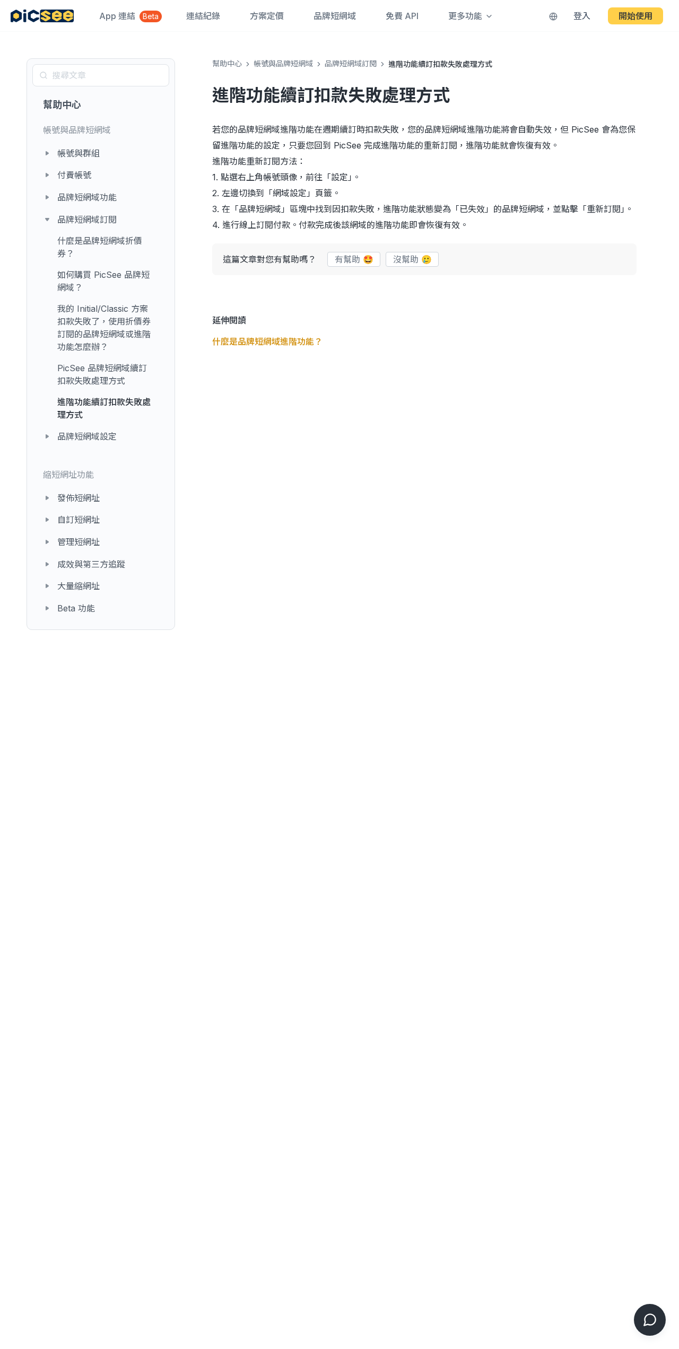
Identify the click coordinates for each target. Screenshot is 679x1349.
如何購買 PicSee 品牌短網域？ (103, 281)
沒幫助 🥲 (412, 259)
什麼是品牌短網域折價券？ (99, 247)
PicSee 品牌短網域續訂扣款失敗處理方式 (102, 374)
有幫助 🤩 (354, 259)
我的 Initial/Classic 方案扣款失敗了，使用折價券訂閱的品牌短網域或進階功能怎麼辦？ (104, 327)
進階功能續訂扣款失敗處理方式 (104, 408)
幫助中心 (62, 104)
